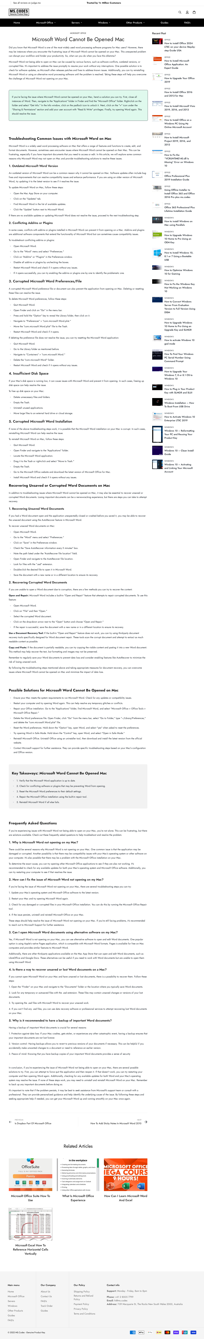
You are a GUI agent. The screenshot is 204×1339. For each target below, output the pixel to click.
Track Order (47, 1306)
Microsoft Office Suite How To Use (30, 1198)
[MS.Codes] (19, 12)
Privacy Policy (81, 1309)
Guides (164, 22)
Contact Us (46, 1296)
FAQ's (187, 22)
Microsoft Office (44, 22)
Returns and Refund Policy (83, 1297)
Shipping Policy (82, 1291)
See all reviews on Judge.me (27, 2)
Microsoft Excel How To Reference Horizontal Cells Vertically (30, 1249)
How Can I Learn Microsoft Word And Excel (125, 1198)
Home (17, 22)
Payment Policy (81, 1304)
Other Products (134, 22)
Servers (76, 22)
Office (167, 39)
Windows (103, 22)
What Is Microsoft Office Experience (78, 1198)
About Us (45, 1291)
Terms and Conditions (84, 1313)
